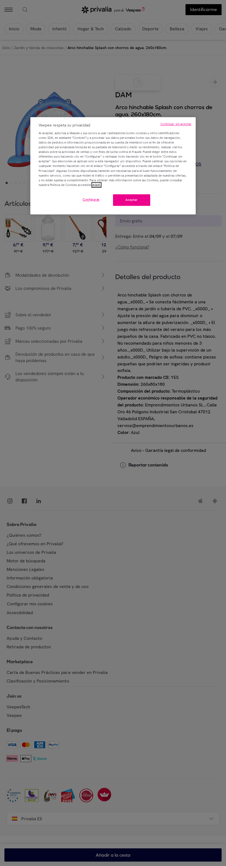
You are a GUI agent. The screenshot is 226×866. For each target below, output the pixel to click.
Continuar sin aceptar (176, 124)
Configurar (91, 199)
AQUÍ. (96, 185)
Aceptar (131, 200)
